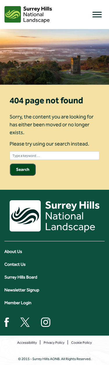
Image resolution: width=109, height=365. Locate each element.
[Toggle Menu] (97, 14)
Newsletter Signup (21, 290)
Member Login (17, 302)
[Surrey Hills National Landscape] (28, 14)
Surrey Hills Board (20, 277)
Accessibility (27, 343)
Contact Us (15, 264)
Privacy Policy (54, 343)
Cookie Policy (81, 343)
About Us (13, 251)
